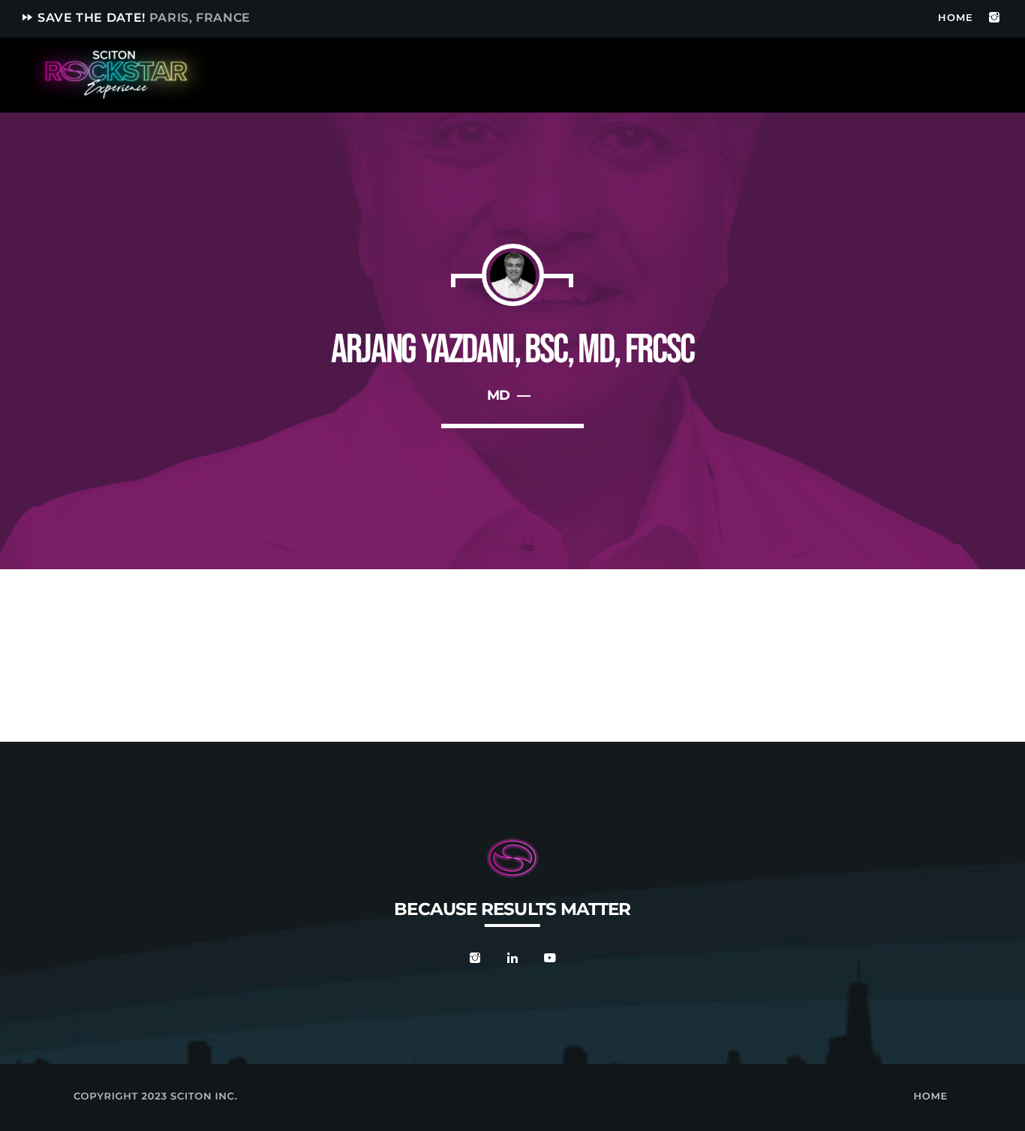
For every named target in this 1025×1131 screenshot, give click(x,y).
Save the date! (135, 17)
